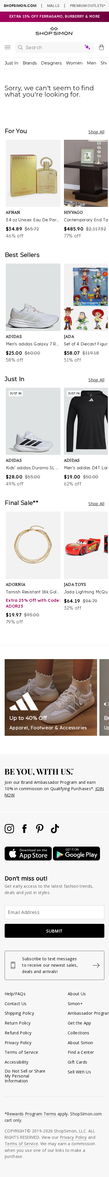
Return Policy (18, 1023)
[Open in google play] (76, 859)
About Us (77, 993)
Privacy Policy (18, 1042)
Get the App (79, 1023)
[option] (35, 190)
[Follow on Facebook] (25, 831)
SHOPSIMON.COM (20, 5)
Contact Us (15, 1003)
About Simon (80, 1042)
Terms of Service (21, 1052)
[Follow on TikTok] (55, 831)
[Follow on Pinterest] (40, 831)
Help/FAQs (15, 993)
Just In (11, 63)
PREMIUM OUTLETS (87, 5)
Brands (30, 63)
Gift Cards (77, 1062)
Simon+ (75, 1003)
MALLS (53, 5)
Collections (79, 1033)
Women (74, 63)
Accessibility (16, 1062)
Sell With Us (79, 1072)
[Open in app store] (29, 859)
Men (91, 63)
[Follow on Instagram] (10, 831)
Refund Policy (18, 1033)
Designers (51, 63)
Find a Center (81, 1052)
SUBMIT (54, 931)
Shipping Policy (19, 1013)
